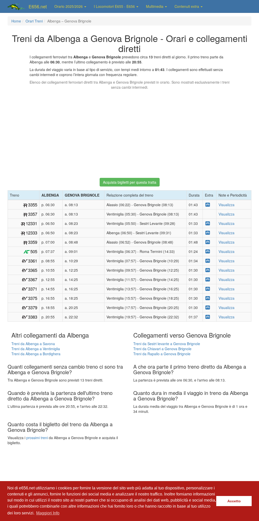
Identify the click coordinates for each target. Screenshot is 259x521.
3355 (32, 205)
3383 (32, 317)
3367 (32, 279)
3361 (32, 261)
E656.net (38, 6)
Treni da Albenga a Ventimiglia (35, 348)
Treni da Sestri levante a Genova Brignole (166, 343)
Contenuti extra (187, 6)
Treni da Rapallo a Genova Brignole (161, 353)
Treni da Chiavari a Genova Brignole (162, 348)
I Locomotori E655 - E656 (115, 6)
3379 (32, 307)
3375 (32, 298)
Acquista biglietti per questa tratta (129, 182)
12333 (31, 233)
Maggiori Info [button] (47, 513)
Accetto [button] (234, 501)
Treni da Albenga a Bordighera (35, 353)
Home (16, 20)
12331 (31, 223)
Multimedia (155, 6)
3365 (32, 270)
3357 (32, 214)
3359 (32, 242)
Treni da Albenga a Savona (33, 343)
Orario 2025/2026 (69, 6)
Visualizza (226, 204)
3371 (32, 289)
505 (33, 251)
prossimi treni (37, 437)
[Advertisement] (129, 131)
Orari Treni (34, 20)
